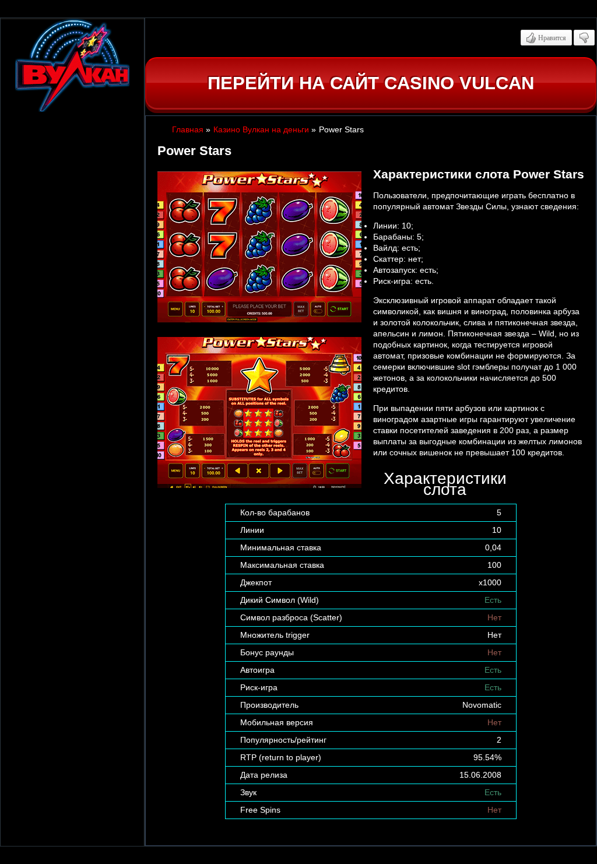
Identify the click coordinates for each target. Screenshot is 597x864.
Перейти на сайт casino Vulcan (371, 83)
